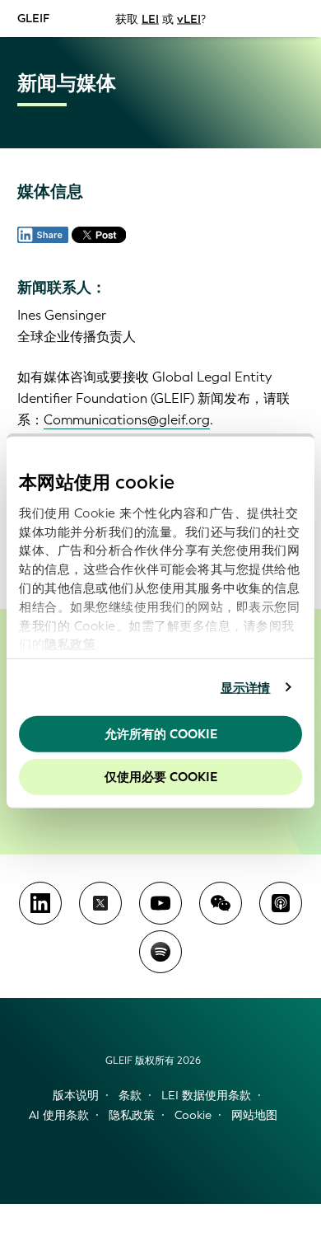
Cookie (193, 1115)
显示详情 (245, 687)
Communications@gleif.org (127, 419)
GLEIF (33, 18)
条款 (130, 1095)
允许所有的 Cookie (161, 734)
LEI (150, 18)
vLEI (189, 18)
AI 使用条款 (59, 1115)
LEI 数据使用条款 (206, 1095)
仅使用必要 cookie (161, 776)
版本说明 (76, 1095)
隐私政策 (69, 644)
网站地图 (254, 1115)
